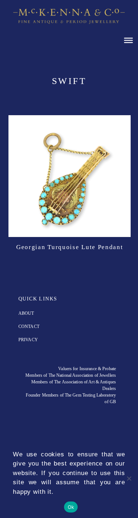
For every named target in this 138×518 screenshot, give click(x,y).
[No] (128, 478)
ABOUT (26, 313)
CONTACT (28, 326)
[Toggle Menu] (128, 40)
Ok (71, 507)
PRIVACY (28, 339)
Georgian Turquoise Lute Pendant (69, 247)
